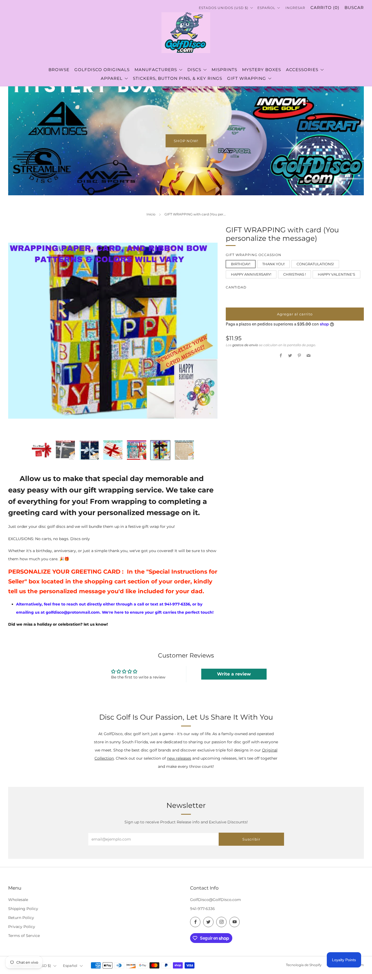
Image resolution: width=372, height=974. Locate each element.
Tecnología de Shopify (304, 965)
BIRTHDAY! (240, 264)
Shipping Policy (23, 908)
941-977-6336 (202, 908)
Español (266, 8)
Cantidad (236, 287)
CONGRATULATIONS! (315, 264)
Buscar (354, 7)
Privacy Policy (21, 926)
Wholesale (18, 899)
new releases (179, 758)
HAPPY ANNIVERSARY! (251, 274)
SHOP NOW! (186, 141)
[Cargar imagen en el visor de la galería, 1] (41, 450)
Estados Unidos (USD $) (224, 8)
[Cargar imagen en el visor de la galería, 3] (89, 450)
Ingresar (295, 8)
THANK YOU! (273, 264)
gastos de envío (245, 345)
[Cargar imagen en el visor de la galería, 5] (137, 450)
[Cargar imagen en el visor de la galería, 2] (65, 450)
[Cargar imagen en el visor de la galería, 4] (113, 450)
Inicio (151, 214)
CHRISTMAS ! (294, 274)
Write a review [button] (234, 674)
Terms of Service (24, 935)
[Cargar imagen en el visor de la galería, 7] (184, 450)
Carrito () (324, 7)
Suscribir (251, 839)
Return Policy (21, 917)
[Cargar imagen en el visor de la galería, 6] (160, 450)
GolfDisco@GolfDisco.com (215, 899)
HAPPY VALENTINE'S (336, 274)
